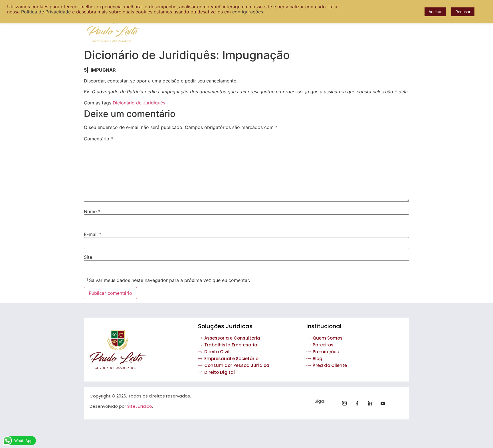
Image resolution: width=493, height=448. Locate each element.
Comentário (98, 138)
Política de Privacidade (46, 12)
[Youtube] (385, 403)
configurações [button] (247, 12)
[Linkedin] (372, 403)
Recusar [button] (462, 11)
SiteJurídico (139, 406)
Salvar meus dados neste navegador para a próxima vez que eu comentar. (169, 280)
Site (88, 257)
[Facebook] (359, 403)
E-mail (92, 234)
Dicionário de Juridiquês (139, 103)
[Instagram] (346, 403)
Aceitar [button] (435, 11)
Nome (92, 211)
